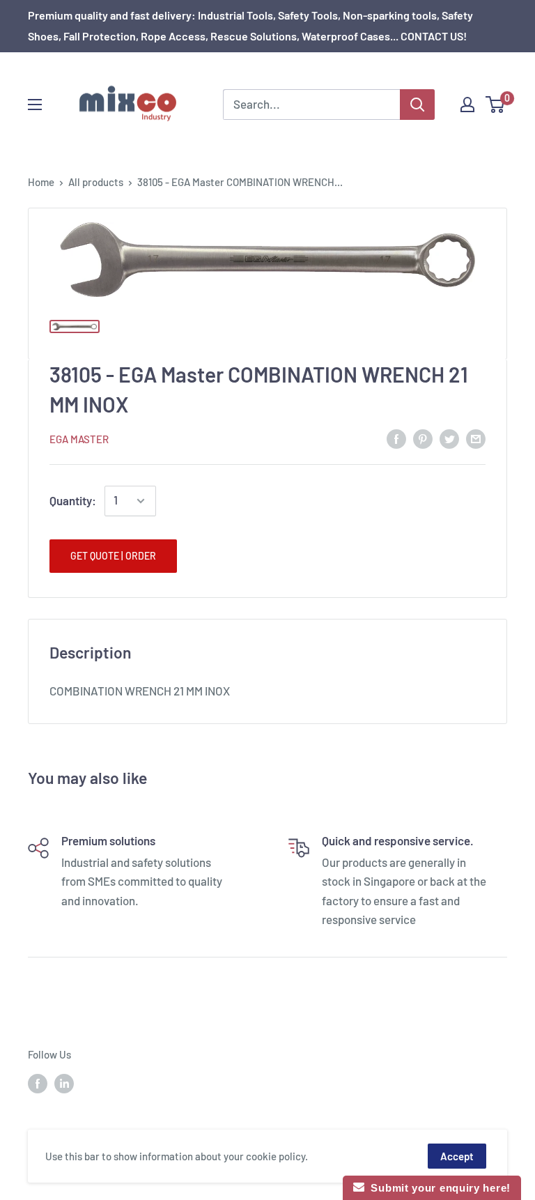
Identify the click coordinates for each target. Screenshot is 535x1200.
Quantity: (72, 500)
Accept (457, 1156)
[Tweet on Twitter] (449, 437)
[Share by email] (476, 437)
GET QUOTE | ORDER (113, 556)
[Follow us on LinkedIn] (64, 1082)
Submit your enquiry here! (437, 1188)
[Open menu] (35, 104)
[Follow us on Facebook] (37, 1082)
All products (95, 182)
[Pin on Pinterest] (423, 437)
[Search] (417, 104)
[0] (495, 104)
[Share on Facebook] (396, 437)
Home (41, 182)
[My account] (467, 104)
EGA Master (79, 439)
